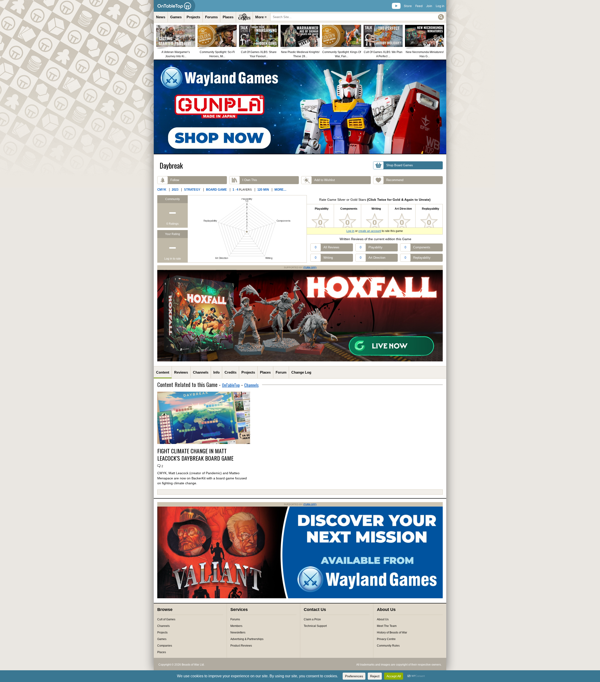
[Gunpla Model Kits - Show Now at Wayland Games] (300, 107)
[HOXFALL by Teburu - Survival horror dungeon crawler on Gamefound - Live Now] (300, 360)
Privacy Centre (386, 639)
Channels (200, 372)
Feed (419, 6)
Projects (193, 17)
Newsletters (237, 632)
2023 (175, 189)
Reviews (181, 372)
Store (408, 6)
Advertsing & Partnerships (246, 639)
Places (228, 17)
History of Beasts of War (392, 632)
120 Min (263, 189)
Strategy (192, 189)
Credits (230, 372)
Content (162, 372)
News (160, 17)
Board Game (216, 189)
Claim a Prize (312, 619)
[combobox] (357, 17)
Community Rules (388, 645)
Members (236, 626)
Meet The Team (387, 626)
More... (280, 189)
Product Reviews (241, 645)
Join (429, 6)
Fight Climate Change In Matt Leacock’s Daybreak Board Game (195, 454)
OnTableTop (231, 385)
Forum (281, 372)
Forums (211, 17)
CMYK (161, 189)
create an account (369, 231)
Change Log (301, 372)
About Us (383, 619)
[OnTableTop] (174, 6)
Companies (164, 645)
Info (216, 372)
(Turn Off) (309, 267)
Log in (440, 6)
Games (176, 17)
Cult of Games (166, 619)
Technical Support (315, 626)
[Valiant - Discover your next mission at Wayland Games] (300, 597)
